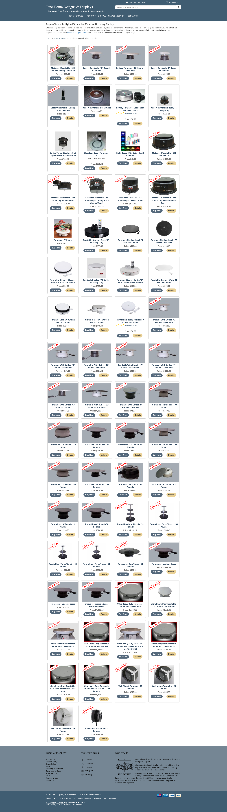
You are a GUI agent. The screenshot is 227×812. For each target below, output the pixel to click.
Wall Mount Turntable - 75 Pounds (96, 729)
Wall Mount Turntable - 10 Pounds (130, 687)
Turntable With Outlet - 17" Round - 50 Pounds (63, 406)
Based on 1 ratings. (131, 325)
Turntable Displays (59, 38)
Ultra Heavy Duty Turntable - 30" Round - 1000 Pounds (63, 645)
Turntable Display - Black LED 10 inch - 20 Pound (164, 241)
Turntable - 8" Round (63, 240)
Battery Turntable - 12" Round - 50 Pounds (97, 69)
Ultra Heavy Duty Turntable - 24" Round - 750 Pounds (164, 605)
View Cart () (174, 2)
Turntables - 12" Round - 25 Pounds (96, 446)
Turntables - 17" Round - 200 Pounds (63, 485)
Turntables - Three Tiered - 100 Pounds (164, 525)
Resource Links (100, 798)
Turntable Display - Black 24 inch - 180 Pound (130, 241)
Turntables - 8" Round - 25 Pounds (63, 525)
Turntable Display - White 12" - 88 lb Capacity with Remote (130, 281)
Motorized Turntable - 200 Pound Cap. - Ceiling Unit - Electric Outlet (97, 200)
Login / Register (137, 2)
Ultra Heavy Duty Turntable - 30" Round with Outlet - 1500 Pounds (97, 689)
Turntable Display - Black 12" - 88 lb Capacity (96, 241)
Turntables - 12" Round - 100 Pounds (164, 406)
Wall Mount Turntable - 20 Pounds (164, 687)
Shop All (102, 16)
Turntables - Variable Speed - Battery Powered (97, 605)
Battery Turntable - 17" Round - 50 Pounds (130, 69)
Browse (80, 16)
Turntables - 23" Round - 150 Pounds (130, 485)
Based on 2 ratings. (131, 113)
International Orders (54, 771)
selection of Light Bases (76, 32)
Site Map (112, 798)
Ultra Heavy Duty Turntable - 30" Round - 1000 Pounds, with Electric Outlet (130, 646)
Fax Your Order (52, 778)
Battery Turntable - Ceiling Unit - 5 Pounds (63, 109)
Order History (51, 761)
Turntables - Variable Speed (164, 564)
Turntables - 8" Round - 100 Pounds (164, 485)
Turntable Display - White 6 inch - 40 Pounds (63, 321)
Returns (49, 766)
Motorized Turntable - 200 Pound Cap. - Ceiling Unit (63, 199)
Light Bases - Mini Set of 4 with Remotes (130, 154)
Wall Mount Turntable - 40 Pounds (63, 729)
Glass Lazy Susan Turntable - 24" (96, 154)
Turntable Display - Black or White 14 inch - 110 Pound (62, 281)
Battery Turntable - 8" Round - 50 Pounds (164, 69)
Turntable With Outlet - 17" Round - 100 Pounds (130, 366)
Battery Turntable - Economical (97, 108)
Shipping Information (54, 768)
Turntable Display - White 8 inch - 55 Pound (96, 321)
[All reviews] (120, 113)
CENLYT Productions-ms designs (69, 805)
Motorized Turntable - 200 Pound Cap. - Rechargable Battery (164, 200)
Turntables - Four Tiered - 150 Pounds (130, 525)
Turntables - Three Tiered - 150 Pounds (63, 565)
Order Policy (51, 764)
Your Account (51, 759)
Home (71, 16)
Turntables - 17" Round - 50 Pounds (96, 485)
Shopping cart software (55, 802)
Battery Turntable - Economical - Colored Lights (130, 109)
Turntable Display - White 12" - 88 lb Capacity (96, 281)
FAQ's (48, 776)
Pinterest (88, 767)
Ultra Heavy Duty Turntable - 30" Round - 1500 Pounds (164, 645)
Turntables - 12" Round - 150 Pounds (63, 446)
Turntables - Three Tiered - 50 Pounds (96, 565)
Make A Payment (84, 798)
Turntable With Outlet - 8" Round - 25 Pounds (130, 406)
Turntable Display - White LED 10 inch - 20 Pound (130, 321)
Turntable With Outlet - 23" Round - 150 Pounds (96, 406)
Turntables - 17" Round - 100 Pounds (164, 446)
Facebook (88, 760)
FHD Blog (88, 774)
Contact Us (133, 16)
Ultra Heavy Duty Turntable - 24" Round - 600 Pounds (130, 605)
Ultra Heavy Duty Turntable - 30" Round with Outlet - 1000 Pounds (63, 689)
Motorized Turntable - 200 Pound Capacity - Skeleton (63, 69)
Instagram (89, 771)
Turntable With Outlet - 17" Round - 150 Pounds (164, 366)
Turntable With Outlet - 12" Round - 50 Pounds (96, 366)
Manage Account (116, 16)
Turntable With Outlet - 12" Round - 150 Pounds (63, 366)
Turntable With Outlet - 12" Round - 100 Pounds (164, 321)
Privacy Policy (51, 773)
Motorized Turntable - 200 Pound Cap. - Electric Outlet (130, 199)
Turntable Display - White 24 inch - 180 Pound (164, 281)
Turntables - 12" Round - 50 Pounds (130, 446)
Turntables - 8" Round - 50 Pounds (96, 525)
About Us (91, 16)
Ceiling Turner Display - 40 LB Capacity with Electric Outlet (63, 154)
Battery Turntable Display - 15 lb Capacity (164, 109)
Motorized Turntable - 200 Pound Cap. (164, 154)
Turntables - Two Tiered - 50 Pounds (130, 565)
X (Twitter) (89, 763)
